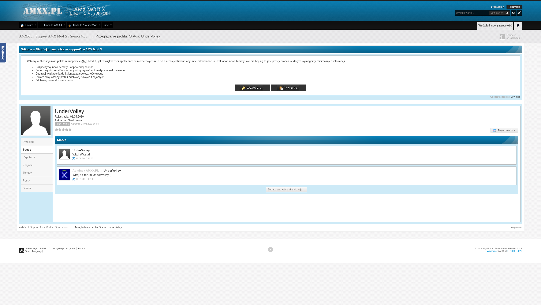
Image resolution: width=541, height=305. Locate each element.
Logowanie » (497, 7)
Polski (43, 248)
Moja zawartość (506, 130)
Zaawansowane (513, 13)
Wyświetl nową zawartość (495, 25)
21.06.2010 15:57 (84, 158)
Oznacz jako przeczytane (62, 248)
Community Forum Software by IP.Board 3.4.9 (498, 248)
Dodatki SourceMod (84, 25)
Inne (106, 25)
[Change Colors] (518, 12)
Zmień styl (31, 248)
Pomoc (81, 248)
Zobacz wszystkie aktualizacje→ (286, 189)
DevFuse (515, 97)
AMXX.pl (502, 251)
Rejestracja (514, 7)
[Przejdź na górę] (270, 249)
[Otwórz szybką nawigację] (518, 25)
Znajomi (28, 165)
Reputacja (29, 157)
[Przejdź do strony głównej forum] (66, 10)
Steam (27, 188)
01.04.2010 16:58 (84, 179)
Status (27, 149)
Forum (28, 25)
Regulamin (516, 227)
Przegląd (28, 141)
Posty (26, 180)
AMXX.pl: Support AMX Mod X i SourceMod (43, 227)
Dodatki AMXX (52, 25)
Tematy (27, 172)
